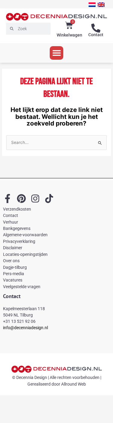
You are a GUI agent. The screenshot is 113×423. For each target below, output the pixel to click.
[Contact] (95, 28)
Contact (95, 34)
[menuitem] (92, 4)
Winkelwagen (69, 35)
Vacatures (12, 280)
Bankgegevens (16, 228)
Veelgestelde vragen (21, 286)
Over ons (11, 260)
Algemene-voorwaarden (25, 234)
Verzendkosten (17, 209)
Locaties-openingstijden (25, 254)
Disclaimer (12, 247)
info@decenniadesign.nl (25, 327)
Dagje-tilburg (15, 267)
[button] (56, 53)
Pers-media (13, 273)
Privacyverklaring (19, 241)
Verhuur (10, 222)
